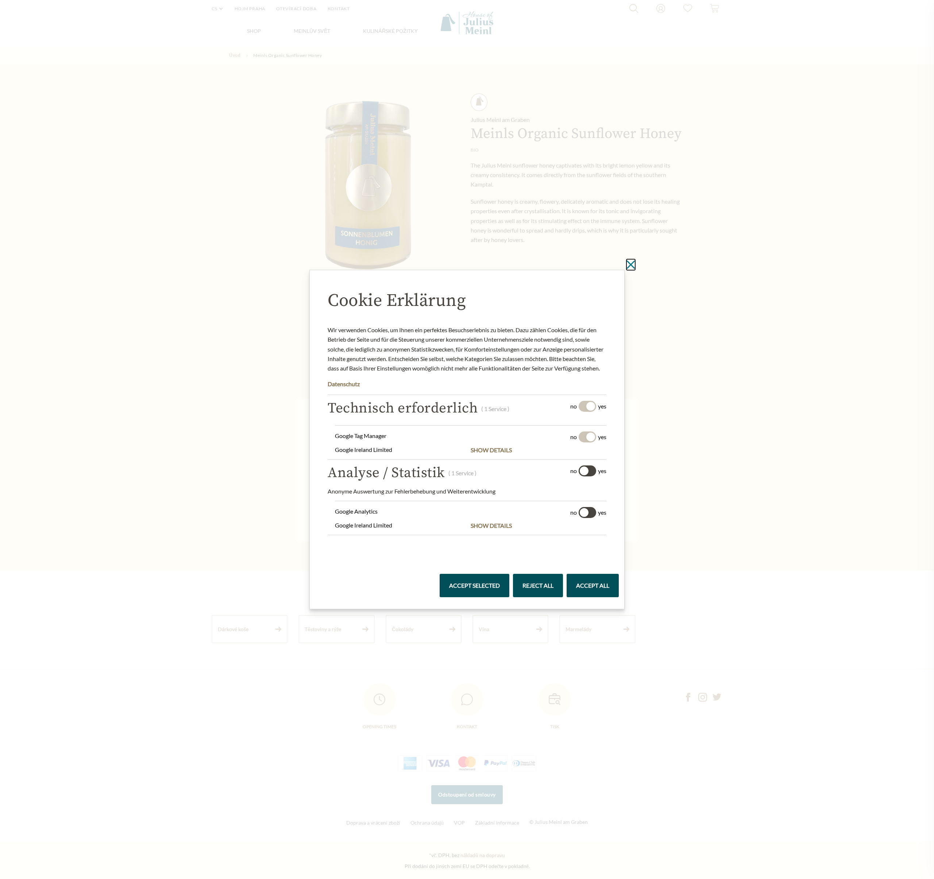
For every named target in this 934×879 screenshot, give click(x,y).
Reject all (537, 585)
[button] (538, 450)
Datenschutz (344, 383)
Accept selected (474, 585)
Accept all (592, 585)
